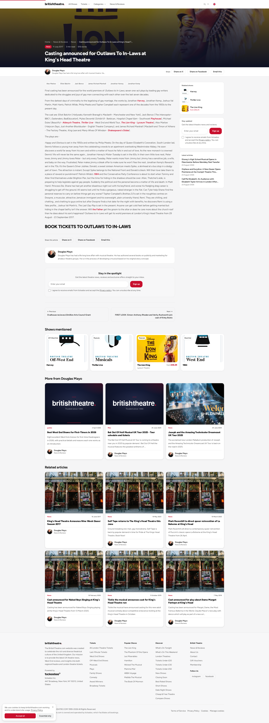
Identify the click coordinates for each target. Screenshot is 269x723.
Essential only (45, 716)
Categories (98, 4)
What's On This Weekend (166, 652)
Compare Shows (163, 698)
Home (47, 42)
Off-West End (53, 338)
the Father (97, 209)
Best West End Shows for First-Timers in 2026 (71, 432)
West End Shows (97, 656)
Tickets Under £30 (164, 665)
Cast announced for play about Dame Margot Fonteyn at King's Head (192, 601)
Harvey (141, 100)
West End (187, 338)
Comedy (93, 677)
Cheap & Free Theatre (165, 694)
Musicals (97, 338)
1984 (96, 174)
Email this (217, 71)
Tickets (84, 4)
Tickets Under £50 (164, 669)
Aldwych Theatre (71, 122)
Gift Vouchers (196, 660)
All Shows (73, 4)
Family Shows (96, 673)
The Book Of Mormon (133, 681)
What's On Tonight (164, 648)
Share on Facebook (198, 71)
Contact (193, 656)
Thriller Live (87, 122)
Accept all (20, 716)
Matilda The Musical (133, 677)
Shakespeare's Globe (118, 130)
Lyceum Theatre (145, 122)
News (73, 42)
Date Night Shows (163, 690)
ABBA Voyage (130, 673)
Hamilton (128, 660)
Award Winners (96, 681)
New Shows (161, 673)
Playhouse (156, 118)
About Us (194, 652)
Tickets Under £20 (164, 660)
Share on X (178, 71)
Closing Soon (161, 677)
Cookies (204, 711)
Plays (92, 669)
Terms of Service (178, 711)
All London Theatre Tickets (101, 648)
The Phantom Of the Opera (136, 652)
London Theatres (163, 656)
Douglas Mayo (65, 251)
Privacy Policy (193, 711)
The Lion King (128, 122)
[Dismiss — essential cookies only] (53, 707)
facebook (209, 676)
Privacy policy (106, 290)
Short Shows (161, 686)
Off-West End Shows (99, 660)
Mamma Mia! (129, 669)
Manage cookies (217, 711)
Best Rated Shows (164, 681)
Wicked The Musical (133, 665)
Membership (195, 665)
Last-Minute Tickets (98, 652)
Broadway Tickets (97, 686)
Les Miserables (130, 656)
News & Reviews (117, 4)
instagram (196, 676)
